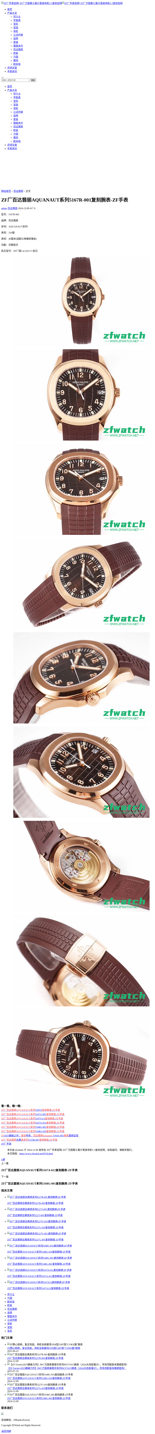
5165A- (30, 1110)
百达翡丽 (18, 49)
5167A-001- (32, 1114)
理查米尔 (18, 46)
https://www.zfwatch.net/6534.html (36, 1153)
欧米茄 (17, 64)
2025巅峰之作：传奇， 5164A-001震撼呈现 (39, 1135)
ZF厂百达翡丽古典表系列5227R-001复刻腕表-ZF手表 (35, 1358)
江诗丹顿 (18, 35)
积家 (15, 53)
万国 (15, 57)
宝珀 (15, 27)
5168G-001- (32, 1127)
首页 (9, 9)
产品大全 (12, 13)
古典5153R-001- (29, 1140)
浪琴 (15, 38)
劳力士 (17, 16)
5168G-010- (32, 1131)
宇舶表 (17, 20)
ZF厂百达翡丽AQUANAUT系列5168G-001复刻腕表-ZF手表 (39, 1398)
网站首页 (6, 191)
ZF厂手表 (6, 1144)
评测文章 (12, 67)
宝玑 (15, 24)
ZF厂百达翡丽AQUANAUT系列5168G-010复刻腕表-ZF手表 (39, 1378)
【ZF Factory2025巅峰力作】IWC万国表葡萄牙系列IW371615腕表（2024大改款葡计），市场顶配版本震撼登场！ (66, 1368)
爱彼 (15, 42)
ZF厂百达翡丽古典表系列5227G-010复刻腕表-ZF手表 (35, 1388)
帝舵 (15, 31)
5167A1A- (32, 1118)
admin (4, 208)
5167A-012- (32, 1123)
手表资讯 (12, 71)
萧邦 (15, 60)
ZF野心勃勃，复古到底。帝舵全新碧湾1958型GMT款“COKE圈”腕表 (43, 1348)
